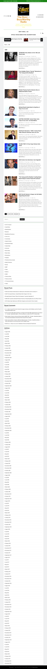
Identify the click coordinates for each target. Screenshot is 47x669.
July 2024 (7, 390)
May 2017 (7, 564)
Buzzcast (7, 60)
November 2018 (8, 522)
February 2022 (8, 442)
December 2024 (8, 378)
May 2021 (7, 454)
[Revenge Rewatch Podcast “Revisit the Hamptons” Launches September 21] (19, 40)
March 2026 (7, 343)
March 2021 (7, 458)
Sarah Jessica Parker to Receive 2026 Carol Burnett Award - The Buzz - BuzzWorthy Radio (22, 320)
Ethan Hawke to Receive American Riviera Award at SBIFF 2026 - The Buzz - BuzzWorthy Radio (23, 316)
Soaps (7, 78)
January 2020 (7, 491)
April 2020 (7, 484)
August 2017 (7, 557)
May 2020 (7, 482)
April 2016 (7, 595)
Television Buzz (12, 78)
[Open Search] (40, 33)
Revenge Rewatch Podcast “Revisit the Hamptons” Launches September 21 (19, 296)
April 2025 (7, 369)
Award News (7, 227)
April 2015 (7, 623)
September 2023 (8, 414)
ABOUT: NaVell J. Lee (23, 31)
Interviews (12, 60)
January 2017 (7, 573)
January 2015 (7, 630)
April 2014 (7, 651)
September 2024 (8, 385)
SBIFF (6, 267)
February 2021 (8, 461)
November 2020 (8, 468)
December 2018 (8, 519)
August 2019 (7, 501)
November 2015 (8, 606)
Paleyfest (7, 257)
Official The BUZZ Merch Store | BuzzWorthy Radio (23, 34)
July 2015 (7, 616)
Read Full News (21, 68)
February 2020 (8, 489)
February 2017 (8, 571)
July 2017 (7, 559)
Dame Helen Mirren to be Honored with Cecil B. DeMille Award (17, 321)
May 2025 (7, 366)
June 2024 (7, 392)
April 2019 (7, 510)
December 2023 (8, 406)
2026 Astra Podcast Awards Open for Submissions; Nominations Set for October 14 (21, 291)
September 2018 (8, 526)
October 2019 (7, 496)
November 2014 (8, 635)
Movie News (7, 250)
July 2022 (7, 432)
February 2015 (8, 628)
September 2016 (8, 583)
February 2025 (8, 374)
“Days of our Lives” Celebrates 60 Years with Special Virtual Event (23, 323)
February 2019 (8, 515)
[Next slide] (42, 1)
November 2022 (8, 428)
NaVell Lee (22, 56)
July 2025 (7, 362)
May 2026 (7, 338)
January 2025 (7, 376)
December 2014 (8, 632)
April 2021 (7, 456)
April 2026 (7, 341)
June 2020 (7, 479)
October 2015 (7, 609)
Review (6, 264)
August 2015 (7, 613)
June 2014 (7, 646)
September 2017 (8, 555)
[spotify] (9, 16)
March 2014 (7, 653)
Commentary (8, 201)
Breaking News (8, 97)
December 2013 (8, 661)
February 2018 (8, 543)
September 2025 (8, 357)
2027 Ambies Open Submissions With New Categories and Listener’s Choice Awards (21, 301)
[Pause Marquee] (41, 39)
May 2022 (7, 437)
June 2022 (7, 435)
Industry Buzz (7, 245)
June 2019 (7, 505)
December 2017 (8, 548)
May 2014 (7, 649)
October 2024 (7, 383)
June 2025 (7, 364)
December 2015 (8, 604)
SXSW (6, 274)
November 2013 (8, 663)
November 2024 (8, 381)
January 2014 (7, 658)
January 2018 (7, 545)
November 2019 (8, 494)
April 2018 (7, 538)
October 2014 (7, 637)
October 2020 (7, 470)
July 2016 (7, 588)
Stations (6, 271)
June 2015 (7, 618)
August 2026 (7, 331)
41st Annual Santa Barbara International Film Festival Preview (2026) (18, 317)
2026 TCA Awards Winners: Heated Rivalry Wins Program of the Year (32, 1)
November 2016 (8, 578)
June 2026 (7, 336)
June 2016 (7, 590)
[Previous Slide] (41, 1)
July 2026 (7, 334)
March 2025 (7, 371)
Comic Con (8, 167)
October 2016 (7, 581)
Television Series (8, 278)
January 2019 (7, 517)
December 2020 (8, 465)
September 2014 (8, 639)
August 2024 (7, 388)
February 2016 (8, 599)
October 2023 (7, 411)
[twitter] (7, 16)
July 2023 (7, 418)
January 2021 (7, 463)
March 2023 (7, 423)
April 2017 (7, 566)
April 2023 (7, 421)
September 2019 (8, 498)
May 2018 (7, 536)
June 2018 (7, 533)
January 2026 (7, 348)
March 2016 (7, 597)
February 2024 (8, 402)
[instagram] (5, 16)
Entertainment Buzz (9, 243)
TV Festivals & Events (9, 281)
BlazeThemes (35, 667)
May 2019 (7, 508)
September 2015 (8, 611)
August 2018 (7, 529)
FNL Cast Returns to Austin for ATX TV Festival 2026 (29, 314)
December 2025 (8, 350)
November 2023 (8, 409)
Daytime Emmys (8, 241)
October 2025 (7, 355)
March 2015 (7, 625)
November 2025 (8, 352)
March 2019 (7, 512)
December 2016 (8, 576)
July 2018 (7, 531)
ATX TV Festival (8, 224)
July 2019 (7, 503)
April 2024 (7, 397)
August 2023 (7, 416)
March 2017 (7, 569)
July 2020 (7, 477)
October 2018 (7, 524)
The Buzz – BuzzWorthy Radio (23, 19)
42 (16, 214)
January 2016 (7, 602)
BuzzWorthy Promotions (9, 234)
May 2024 (7, 395)
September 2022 (8, 430)
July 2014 (7, 644)
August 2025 (7, 359)
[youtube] (10, 16)
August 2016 (7, 585)
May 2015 (7, 621)
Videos (6, 283)
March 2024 (7, 399)
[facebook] (4, 16)
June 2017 (7, 562)
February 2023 (8, 425)
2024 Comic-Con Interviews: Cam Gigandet (30, 160)
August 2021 (7, 446)
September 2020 (8, 472)
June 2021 (7, 451)
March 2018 (7, 541)
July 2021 (7, 449)
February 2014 (8, 656)
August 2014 (7, 642)
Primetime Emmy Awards (10, 260)
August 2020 (7, 475)
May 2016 (7, 592)
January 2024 (7, 404)
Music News (7, 252)
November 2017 (8, 550)
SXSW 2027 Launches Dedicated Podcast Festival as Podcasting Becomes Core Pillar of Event (23, 298)
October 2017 (7, 552)
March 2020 (7, 486)
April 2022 (7, 439)
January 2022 (7, 444)
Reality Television (8, 262)
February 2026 (8, 345)
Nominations (7, 255)
